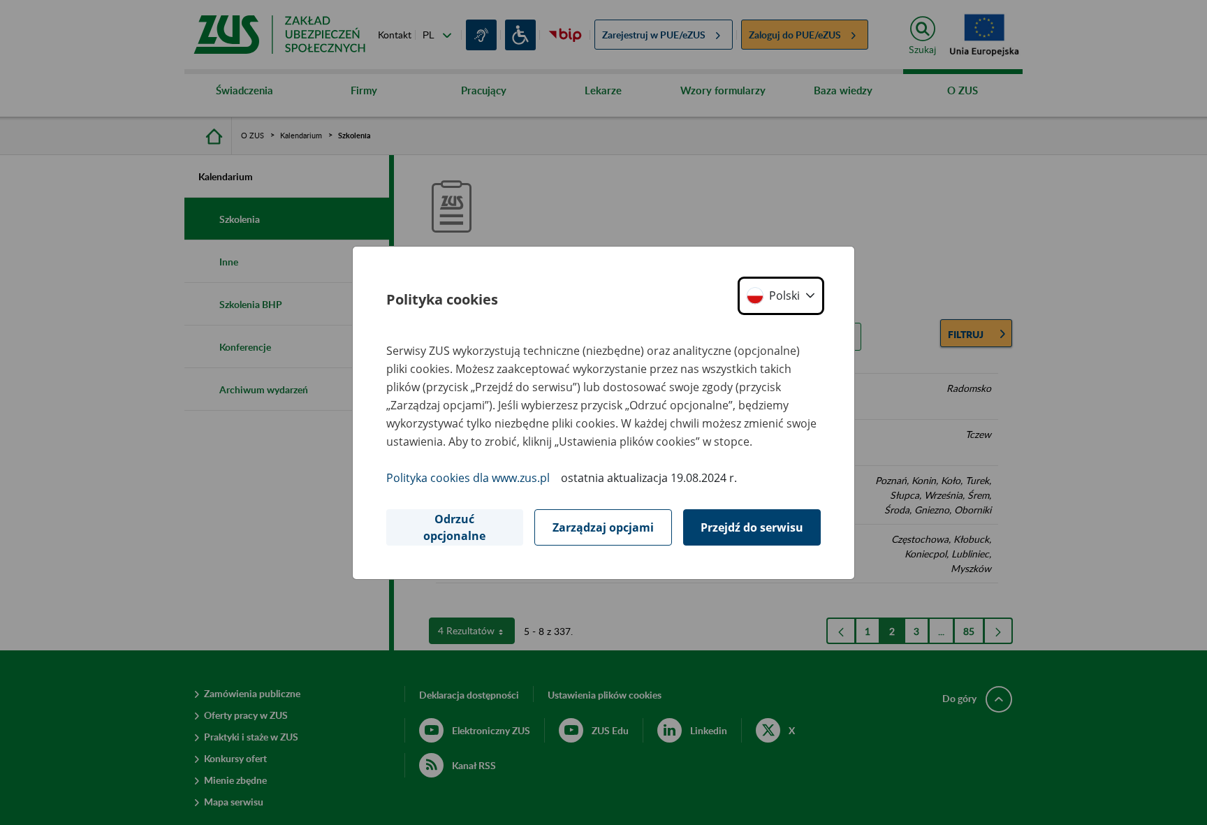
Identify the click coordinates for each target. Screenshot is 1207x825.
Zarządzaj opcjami (603, 527)
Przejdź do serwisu (752, 527)
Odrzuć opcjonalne (454, 527)
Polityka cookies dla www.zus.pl (468, 477)
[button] (781, 296)
